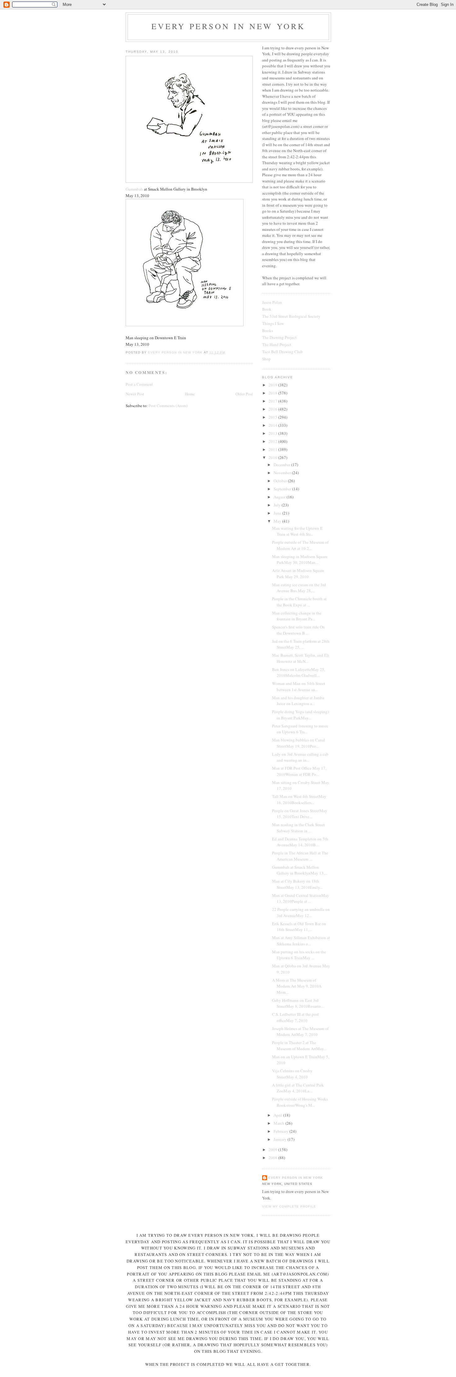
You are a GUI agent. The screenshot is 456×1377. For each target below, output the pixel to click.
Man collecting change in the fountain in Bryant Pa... (296, 616)
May (278, 521)
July (278, 505)
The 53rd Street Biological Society (291, 316)
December (282, 464)
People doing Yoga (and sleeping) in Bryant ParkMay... (300, 715)
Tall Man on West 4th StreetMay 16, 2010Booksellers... (299, 799)
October (281, 481)
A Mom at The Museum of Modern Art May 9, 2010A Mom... (296, 986)
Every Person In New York (228, 26)
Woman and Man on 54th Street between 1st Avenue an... (298, 686)
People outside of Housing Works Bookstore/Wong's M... (300, 1102)
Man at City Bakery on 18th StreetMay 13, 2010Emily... (297, 884)
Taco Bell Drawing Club (282, 351)
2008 (273, 1157)
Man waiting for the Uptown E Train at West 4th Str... (297, 531)
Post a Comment (139, 384)
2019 (273, 385)
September (283, 489)
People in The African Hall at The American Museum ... (300, 856)
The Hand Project (276, 344)
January (281, 1139)
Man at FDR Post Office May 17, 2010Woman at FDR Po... (299, 771)
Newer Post (135, 394)
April (278, 1115)
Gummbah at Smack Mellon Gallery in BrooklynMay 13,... (299, 870)
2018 (273, 393)
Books (267, 330)
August (280, 497)
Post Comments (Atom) (168, 405)
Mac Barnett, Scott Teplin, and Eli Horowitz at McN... (300, 658)
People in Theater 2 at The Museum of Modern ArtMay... (299, 1045)
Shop (266, 359)
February (281, 1131)
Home (190, 394)
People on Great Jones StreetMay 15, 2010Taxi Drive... (299, 814)
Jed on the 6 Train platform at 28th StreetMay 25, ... (300, 644)
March (279, 1123)
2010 (273, 457)
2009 (273, 1149)
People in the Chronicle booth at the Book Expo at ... (299, 602)
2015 (273, 417)
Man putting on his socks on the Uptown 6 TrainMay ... (299, 955)
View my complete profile (289, 1206)
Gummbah (134, 189)
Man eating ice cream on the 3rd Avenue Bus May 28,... (299, 588)
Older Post (244, 394)
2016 (273, 409)
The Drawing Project (279, 337)
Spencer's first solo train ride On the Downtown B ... (298, 630)
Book (266, 309)
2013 (273, 433)
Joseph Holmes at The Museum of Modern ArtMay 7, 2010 (300, 1031)
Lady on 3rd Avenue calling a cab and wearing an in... (300, 757)
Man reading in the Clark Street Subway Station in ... (298, 828)
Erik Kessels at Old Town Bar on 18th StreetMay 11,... (299, 927)
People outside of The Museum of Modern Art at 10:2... (300, 545)
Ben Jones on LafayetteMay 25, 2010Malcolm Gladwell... (298, 672)
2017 (273, 401)
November (283, 472)
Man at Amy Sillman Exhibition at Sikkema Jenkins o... (301, 941)
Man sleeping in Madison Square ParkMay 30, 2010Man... (300, 559)
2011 (273, 449)
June (278, 513)
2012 (273, 441)
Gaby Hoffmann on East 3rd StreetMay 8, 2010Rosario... (298, 1003)
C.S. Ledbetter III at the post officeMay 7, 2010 (295, 1017)
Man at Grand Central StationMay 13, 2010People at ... (300, 898)
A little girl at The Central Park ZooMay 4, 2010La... (298, 1088)
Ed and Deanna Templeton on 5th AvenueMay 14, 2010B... (300, 842)
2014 (273, 425)
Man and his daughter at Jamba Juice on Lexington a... (298, 701)
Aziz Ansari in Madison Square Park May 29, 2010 (298, 573)
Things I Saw (273, 323)
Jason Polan (272, 302)
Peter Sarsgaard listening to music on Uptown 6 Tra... (300, 729)
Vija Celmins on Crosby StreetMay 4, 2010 (292, 1074)
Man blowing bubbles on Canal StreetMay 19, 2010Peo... (298, 743)
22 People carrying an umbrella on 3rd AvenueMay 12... (301, 912)
